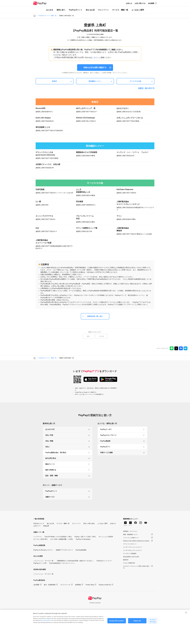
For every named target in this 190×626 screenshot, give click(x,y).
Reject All (137, 621)
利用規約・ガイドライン (130, 531)
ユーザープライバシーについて (132, 547)
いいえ (101, 336)
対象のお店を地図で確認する (95, 67)
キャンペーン (103, 10)
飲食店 (54, 81)
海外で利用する (50, 470)
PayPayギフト (105, 447)
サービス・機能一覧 (120, 10)
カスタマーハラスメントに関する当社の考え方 (136, 567)
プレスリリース (65, 585)
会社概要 (151, 3)
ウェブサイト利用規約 (129, 553)
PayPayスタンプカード (108, 435)
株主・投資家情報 (49, 585)
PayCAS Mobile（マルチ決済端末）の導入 (58, 536)
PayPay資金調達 (81, 550)
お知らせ (129, 3)
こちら (94, 57)
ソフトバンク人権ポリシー (131, 537)
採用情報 (78, 585)
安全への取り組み (89, 523)
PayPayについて (38, 523)
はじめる (49, 10)
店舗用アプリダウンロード (64, 550)
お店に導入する (140, 3)
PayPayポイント (75, 10)
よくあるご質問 (138, 10)
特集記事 (46, 526)
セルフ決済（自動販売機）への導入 (61, 539)
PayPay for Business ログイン (43, 550)
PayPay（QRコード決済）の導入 (85, 536)
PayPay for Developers (83, 539)
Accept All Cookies (116, 621)
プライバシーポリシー (129, 544)
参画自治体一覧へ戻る (95, 316)
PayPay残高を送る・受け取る (55, 452)
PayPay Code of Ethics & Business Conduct (136, 541)
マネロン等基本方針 (129, 563)
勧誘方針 (125, 560)
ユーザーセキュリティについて (132, 550)
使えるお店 (90, 10)
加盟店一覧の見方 (145, 88)
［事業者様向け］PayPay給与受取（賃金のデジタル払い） (75, 561)
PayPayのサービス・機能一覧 (47, 15)
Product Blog (90, 585)
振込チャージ (50, 464)
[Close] (186, 612)
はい (88, 336)
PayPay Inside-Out (105, 585)
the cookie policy (46, 620)
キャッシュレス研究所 (106, 536)
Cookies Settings (153, 620)
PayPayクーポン (106, 429)
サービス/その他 (135, 81)
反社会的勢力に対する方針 (131, 556)
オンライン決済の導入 (40, 539)
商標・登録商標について (130, 534)
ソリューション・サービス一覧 (43, 561)
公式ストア (37, 526)
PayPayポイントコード (104, 561)
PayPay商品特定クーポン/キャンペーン (62, 563)
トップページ (37, 536)
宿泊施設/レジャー (95, 81)
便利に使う (61, 10)
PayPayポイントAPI (40, 563)
